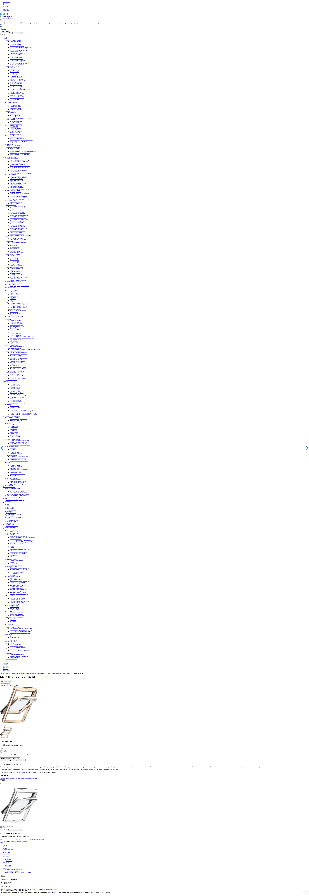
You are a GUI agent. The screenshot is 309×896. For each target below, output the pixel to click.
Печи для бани (10, 643)
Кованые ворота (14, 112)
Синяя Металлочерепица (16, 232)
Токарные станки (14, 475)
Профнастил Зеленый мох (17, 96)
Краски (12, 547)
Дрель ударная (14, 432)
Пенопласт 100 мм (15, 407)
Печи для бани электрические (18, 647)
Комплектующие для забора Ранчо (19, 154)
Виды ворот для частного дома (14, 869)
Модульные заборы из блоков (14, 125)
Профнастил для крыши (13, 254)
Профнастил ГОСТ (15, 67)
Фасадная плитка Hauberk (13, 348)
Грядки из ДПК (14, 578)
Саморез (8, 501)
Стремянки (13, 448)
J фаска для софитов (15, 275)
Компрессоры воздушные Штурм (19, 443)
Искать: (2, 23)
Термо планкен (14, 573)
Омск (22, 32)
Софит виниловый (15, 270)
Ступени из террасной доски (18, 582)
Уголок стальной (11, 521)
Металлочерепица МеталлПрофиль (19, 208)
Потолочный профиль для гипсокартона (21, 630)
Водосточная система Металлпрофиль (20, 173)
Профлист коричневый (16, 92)
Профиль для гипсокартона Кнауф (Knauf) (21, 631)
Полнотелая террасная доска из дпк (19, 581)
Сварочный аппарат (11, 455)
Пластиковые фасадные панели (18, 352)
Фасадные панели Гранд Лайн (18, 361)
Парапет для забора (15, 315)
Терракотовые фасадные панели (18, 354)
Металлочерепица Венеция (17, 213)
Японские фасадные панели (14, 372)
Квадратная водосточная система (19, 164)
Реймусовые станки (15, 468)
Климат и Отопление (9, 487)
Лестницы (12, 449)
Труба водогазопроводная (13, 514)
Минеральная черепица (16, 283)
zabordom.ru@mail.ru (7, 18)
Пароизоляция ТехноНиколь (17, 403)
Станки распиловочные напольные (19, 469)
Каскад (12, 209)
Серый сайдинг (14, 342)
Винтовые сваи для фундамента (18, 604)
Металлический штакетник (13, 40)
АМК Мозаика (14, 296)
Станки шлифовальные (16, 472)
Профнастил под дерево (16, 88)
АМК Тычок (13, 300)
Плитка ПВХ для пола (16, 565)
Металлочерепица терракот (17, 231)
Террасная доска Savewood (17, 583)
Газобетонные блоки (12, 605)
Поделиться (9, 685)
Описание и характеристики (7, 760)
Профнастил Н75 (14, 262)
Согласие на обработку (14, 841)
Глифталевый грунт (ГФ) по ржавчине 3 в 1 (22, 542)
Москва (2, 32)
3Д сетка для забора (15, 103)
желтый (12, 546)
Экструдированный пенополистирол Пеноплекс (23, 413)
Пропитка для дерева (12, 566)
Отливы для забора (15, 313)
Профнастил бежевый (16, 95)
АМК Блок (13, 291)
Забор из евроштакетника (17, 64)
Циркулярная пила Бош (16, 479)
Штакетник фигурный (16, 44)
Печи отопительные (11, 659)
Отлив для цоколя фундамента (18, 310)
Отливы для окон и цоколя (13, 309)
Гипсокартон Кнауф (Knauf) (17, 614)
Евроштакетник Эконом (16, 51)
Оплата (5, 5)
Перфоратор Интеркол (16, 453)
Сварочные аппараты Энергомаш (19, 461)
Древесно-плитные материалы (14, 617)
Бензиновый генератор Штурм (18, 420)
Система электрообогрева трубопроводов (17, 494)
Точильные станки (15, 476)
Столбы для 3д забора (16, 109)
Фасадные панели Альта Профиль (19, 358)
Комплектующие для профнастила (19, 155)
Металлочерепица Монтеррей (18, 218)
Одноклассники (4, 778)
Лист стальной (10, 508)
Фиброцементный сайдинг (17, 326)
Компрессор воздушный (13, 439)
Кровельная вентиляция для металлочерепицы (22, 195)
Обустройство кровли (12, 236)
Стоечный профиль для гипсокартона (20, 633)
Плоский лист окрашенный (17, 625)
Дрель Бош (13, 424)
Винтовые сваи (10, 596)
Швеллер (8, 523)
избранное (17, 829)
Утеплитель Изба (14, 384)
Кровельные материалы (9, 157)
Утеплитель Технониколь (17, 390)
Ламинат (12, 562)
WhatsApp (23, 778)
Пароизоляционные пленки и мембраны (17, 396)
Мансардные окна (11, 200)
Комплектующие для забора (14, 147)
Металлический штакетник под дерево (20, 47)
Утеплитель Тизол (15, 391)
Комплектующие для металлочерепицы (20, 235)
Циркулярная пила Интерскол (18, 481)
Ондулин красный (15, 251)
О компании (6, 2)
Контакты (6, 10)
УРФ (11, 556)
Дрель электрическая (15, 435)
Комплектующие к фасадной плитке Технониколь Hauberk (26, 349)
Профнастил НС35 (15, 258)
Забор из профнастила (16, 82)
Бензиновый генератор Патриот (18, 419)
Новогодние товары (8, 524)
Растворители (13, 555)
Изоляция (6, 381)
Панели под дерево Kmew (17, 374)
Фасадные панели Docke (16, 362)
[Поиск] (21, 23)
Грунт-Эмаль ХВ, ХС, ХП (17, 543)
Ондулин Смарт (14, 245)
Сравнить (3, 685)
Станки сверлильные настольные (19, 471)
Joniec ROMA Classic (15, 128)
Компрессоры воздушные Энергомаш (20, 445)
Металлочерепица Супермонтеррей (19, 219)
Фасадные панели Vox (16, 356)
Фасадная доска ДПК (12, 345)
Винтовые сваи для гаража (17, 599)
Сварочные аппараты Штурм (18, 459)
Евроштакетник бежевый (17, 57)
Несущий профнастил (16, 77)
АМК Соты (13, 299)
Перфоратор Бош (14, 452)
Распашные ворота (15, 115)
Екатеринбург (16, 32)
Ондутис (12, 398)
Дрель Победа (13, 430)
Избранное (9, 861)
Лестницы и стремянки (12, 446)
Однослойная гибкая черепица (18, 176)
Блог (4, 868)
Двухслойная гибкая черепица (18, 177)
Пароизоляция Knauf (15, 400)
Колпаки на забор (11, 135)
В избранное (15, 685)
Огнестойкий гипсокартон (17, 615)
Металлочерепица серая (16, 229)
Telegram (17, 778)
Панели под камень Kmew (17, 375)
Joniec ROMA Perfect (15, 134)
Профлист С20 (14, 255)
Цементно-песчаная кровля (13, 281)
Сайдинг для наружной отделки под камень (22, 336)
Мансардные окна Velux (16, 202)
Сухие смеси (9, 634)
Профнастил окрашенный (17, 98)
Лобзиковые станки (15, 465)
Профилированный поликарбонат (19, 656)
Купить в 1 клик (15, 758)
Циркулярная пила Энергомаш (18, 484)
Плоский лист (10, 624)
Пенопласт (9, 404)
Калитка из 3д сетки (15, 106)
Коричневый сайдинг (15, 339)
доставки (17, 772)
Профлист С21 (14, 75)
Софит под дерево (15, 273)
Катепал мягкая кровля (16, 184)
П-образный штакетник (16, 41)
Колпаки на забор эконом (17, 138)
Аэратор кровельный (15, 192)
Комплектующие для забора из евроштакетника (23, 151)
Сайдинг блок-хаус (15, 329)
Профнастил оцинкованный (17, 80)
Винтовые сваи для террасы (17, 602)
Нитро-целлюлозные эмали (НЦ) (19, 553)
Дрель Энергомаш (15, 436)
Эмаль (11, 557)
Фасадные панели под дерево (18, 367)
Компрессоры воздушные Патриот (19, 442)
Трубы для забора (14, 148)
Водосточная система (12, 158)
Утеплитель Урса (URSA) (17, 393)
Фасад (5, 848)
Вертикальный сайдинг (16, 323)
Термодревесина (10, 570)
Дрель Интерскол (14, 426)
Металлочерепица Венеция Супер (19, 215)
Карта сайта (53, 889)
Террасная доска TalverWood (17, 585)
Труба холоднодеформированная (15, 517)
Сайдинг (8, 319)
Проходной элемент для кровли (18, 196)
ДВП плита (13, 618)
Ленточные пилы (14, 463)
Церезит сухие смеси (15, 636)
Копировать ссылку (31, 778)
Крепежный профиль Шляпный (18, 307)
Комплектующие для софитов (18, 280)
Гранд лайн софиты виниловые (18, 277)
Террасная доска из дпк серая (18, 592)
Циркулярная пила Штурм (17, 482)
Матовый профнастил (16, 83)
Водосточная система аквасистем (19, 167)
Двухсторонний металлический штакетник (21, 48)
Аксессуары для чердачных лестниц (19, 286)
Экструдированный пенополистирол (16, 409)
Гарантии (5, 6)
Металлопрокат (7, 503)
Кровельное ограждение (16, 238)
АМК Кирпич (13, 293)
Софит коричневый (15, 278)
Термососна (13, 575)
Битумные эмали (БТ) (16, 539)
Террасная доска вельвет (16, 586)
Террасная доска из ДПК (13, 576)
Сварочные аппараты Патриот (18, 458)
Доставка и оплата (20, 760)
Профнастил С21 (14, 257)
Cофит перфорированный (17, 268)
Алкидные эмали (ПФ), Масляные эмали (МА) (22, 537)
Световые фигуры (11, 527)
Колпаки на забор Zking (16, 137)
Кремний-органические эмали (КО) (19, 549)
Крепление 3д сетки (15, 108)
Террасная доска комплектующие (19, 594)
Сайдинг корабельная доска (17, 330)
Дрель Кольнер (14, 427)
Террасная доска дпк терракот (18, 589)
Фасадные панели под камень (18, 368)
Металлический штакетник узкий (19, 50)
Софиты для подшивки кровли (14, 267)
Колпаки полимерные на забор (18, 141)
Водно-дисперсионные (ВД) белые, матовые (22, 540)
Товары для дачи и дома (9, 641)
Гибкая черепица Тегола (16, 180)
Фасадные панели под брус (17, 365)
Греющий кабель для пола (17, 491)
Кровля (5, 846)
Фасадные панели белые (16, 359)
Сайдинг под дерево (15, 335)
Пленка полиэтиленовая (13, 649)
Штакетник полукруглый (17, 46)
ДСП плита (13, 620)
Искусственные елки (12, 526)
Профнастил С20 (14, 72)
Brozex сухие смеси (15, 640)
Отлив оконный (14, 312)
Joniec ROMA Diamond (16, 129)
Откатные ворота (14, 114)
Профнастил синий (15, 101)
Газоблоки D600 (14, 610)
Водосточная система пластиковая (19, 161)
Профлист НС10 (14, 70)
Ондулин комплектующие (17, 252)
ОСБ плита (13, 621)
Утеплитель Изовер (15, 387)
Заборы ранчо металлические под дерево (21, 118)
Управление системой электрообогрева (17, 495)
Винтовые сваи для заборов (14, 145)
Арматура (9, 504)
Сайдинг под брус (15, 332)
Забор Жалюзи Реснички (16, 122)
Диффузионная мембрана (17, 397)
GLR (64, 673)
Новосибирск (9, 32)
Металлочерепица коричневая (18, 226)
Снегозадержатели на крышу (18, 239)
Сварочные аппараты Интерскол (19, 456)
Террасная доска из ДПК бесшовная (19, 591)
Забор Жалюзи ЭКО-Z (16, 124)
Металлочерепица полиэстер (18, 206)
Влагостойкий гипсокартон (17, 612)
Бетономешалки (10, 485)
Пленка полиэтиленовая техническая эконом (22, 651)
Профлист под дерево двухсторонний (20, 89)
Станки (8, 462)
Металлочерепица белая (16, 222)
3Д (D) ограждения (11, 102)
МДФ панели (10, 530)
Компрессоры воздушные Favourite (19, 440)
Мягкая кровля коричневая (17, 187)
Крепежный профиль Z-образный (19, 303)
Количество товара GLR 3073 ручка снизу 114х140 (14, 755)
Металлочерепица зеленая (17, 225)
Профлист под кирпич (16, 86)
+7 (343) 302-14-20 (7, 16)
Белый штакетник (14, 56)
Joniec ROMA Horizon (16, 131)
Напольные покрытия (12, 559)
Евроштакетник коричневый (17, 60)
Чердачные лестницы (12, 284)
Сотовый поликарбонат (16, 657)
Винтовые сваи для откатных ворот (19, 601)
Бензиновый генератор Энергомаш (19, 422)
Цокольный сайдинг (15, 328)
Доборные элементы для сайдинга (19, 343)
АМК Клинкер (14, 294)
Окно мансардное (56, 673)
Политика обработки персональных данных (12, 889)
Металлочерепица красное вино (18, 228)
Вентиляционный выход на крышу (19, 193)
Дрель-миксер (13, 437)
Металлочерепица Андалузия (18, 210)
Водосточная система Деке (17, 171)
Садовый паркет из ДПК (13, 533)
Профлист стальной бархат (17, 93)
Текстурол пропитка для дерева (18, 569)
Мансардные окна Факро (16, 203)
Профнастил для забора (12, 66)
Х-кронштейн (13, 150)
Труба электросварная (12, 518)
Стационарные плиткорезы (17, 474)
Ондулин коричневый (16, 249)
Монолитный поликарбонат (17, 654)
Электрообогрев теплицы (13, 497)
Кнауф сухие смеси (15, 637)
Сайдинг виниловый (15, 322)
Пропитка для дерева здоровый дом (19, 568)
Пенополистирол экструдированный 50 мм (21, 410)
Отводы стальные (11, 510)
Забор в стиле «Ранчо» (12, 116)
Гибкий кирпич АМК (12, 290)
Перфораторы (10, 450)
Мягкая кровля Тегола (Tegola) (18, 183)
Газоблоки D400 (14, 607)
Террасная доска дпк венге (17, 588)
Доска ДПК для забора (12, 142)
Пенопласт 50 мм (14, 406)
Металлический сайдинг (16, 325)
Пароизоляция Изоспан (16, 401)
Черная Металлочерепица (17, 234)
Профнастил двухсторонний (17, 79)
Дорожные (13, 544)
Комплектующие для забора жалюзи (20, 153)
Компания (6, 862)
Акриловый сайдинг (15, 320)
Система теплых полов (12, 489)
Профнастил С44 (14, 260)
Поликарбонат (10, 653)
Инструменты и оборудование (11, 416)
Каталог (8, 673)
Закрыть (3, 780)
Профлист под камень (16, 85)
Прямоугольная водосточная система (20, 166)
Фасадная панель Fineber (16, 355)
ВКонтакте (12, 778)
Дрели (8, 423)
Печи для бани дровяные (16, 646)
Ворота (8, 111)
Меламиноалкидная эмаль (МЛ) (18, 552)
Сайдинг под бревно (15, 333)
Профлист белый (14, 90)
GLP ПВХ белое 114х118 (7, 826)
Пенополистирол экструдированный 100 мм (22, 411)
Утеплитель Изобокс (15, 385)
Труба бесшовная (11, 513)
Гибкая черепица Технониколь (18, 182)
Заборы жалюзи (10, 119)
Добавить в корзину (5, 758)
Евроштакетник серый (16, 61)
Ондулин (8, 244)
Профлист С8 (13, 69)
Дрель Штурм (13, 433)
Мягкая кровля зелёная (16, 186)
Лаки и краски (10, 534)
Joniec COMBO (14, 127)
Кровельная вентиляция (13, 190)
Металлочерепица (11, 205)
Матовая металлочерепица (17, 221)
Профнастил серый (15, 99)
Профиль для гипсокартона (13, 627)
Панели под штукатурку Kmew (18, 378)
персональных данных (21, 841)
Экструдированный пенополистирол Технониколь (23, 414)
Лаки (11, 550)
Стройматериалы (8, 595)
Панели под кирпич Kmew (17, 377)
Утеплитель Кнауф (15, 388)
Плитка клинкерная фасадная (14, 316)
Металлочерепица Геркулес (17, 216)
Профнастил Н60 (14, 261)
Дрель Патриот (14, 429)
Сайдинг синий (14, 341)
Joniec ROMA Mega (15, 132)
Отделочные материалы (9, 529)
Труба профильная (11, 516)
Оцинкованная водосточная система (20, 163)
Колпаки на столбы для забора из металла (21, 140)
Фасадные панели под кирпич (18, 369)
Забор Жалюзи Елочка (16, 121)
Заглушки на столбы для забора (15, 500)
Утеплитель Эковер (15, 394)
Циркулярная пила (11, 478)
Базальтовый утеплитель (13, 382)
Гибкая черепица (11, 174)
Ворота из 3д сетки (15, 105)
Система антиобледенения (13, 488)
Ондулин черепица (15, 247)
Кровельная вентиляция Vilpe (18, 197)
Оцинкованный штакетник (17, 53)
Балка (8, 505)
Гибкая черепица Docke (16, 179)
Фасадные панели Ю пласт (17, 371)
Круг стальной (10, 507)
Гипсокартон (10, 611)
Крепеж (5, 498)
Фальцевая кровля (11, 287)
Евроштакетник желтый (16, 59)
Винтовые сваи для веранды (17, 598)
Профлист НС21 (14, 73)
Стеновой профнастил (16, 76)
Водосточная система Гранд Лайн (19, 170)
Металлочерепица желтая (17, 223)
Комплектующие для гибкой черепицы (20, 189)
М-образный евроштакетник (17, 43)
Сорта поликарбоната (12, 871)
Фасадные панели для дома (13, 351)
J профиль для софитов (16, 274)
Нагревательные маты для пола (18, 492)
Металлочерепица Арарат (17, 212)
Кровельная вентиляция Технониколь (20, 199)
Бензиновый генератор (12, 417)
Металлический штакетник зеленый (20, 63)
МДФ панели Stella (15, 531)
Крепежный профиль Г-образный (19, 304)
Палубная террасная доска (17, 572)
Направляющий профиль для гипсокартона (21, 628)
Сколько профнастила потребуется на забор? (18, 872)
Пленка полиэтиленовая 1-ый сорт (19, 650)
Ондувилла (9, 241)
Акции (5, 7)
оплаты (23, 772)
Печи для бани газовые (16, 644)
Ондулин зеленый (15, 248)
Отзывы (5, 9)
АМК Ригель (13, 297)
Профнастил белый (15, 264)
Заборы (5, 38)
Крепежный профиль (12, 302)
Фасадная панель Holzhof (16, 346)
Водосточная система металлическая (20, 160)
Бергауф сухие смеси (15, 638)
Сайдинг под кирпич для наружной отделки (22, 338)
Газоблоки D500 (14, 608)
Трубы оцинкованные (12, 520)
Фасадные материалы (9, 289)
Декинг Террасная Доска (16, 579)
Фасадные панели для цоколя (18, 364)
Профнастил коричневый (17, 265)
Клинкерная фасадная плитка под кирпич (21, 317)
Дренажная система (11, 380)
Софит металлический (16, 271)
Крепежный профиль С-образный (19, 306)
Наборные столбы (11, 144)
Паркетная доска (14, 563)
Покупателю (6, 856)
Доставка (5, 3)
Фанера (12, 623)
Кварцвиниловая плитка (16, 560)
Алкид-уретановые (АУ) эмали (18, 536)
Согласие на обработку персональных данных (37, 889)
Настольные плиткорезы (16, 466)
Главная (2, 673)
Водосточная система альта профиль (20, 168)
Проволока (9, 511)
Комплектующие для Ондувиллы (19, 242)
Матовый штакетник (15, 54)
